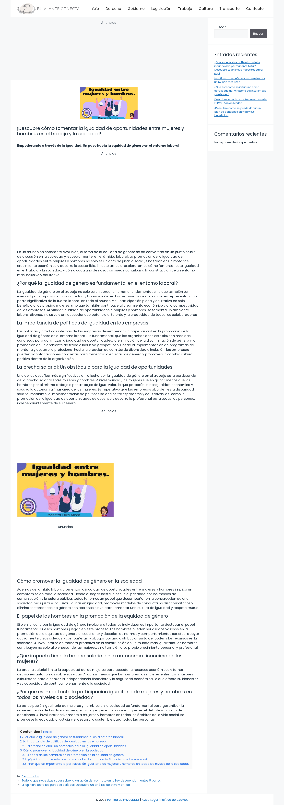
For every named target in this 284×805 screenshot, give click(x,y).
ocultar (47, 732)
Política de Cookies (174, 800)
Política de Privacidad (123, 800)
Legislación (161, 8)
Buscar (220, 27)
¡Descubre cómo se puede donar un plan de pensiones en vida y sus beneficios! (237, 111)
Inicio (94, 8)
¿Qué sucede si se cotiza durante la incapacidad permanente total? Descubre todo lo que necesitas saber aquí (238, 67)
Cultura (206, 8)
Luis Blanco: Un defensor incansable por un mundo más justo (239, 80)
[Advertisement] (109, 51)
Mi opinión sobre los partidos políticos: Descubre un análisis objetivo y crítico (76, 785)
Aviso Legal (150, 800)
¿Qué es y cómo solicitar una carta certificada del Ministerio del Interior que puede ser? (240, 90)
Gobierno (136, 8)
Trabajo (185, 8)
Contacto (255, 8)
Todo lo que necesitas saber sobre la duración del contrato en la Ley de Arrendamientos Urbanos (91, 781)
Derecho (113, 8)
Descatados (30, 776)
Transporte (229, 8)
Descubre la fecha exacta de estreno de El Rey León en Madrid (240, 101)
